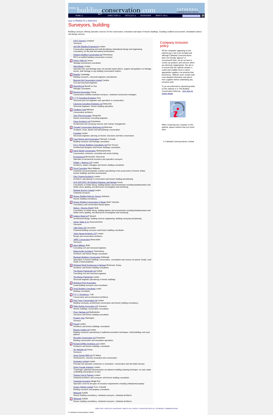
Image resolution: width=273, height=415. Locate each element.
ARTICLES (129, 16)
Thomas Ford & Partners (83, 375)
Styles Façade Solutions (83, 367)
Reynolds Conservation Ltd (84, 338)
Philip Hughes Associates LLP (85, 306)
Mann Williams (79, 245)
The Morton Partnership (83, 277)
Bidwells (76, 74)
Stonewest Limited (81, 361)
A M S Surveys (79, 41)
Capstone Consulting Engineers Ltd (87, 104)
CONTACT (135, 408)
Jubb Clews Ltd (79, 228)
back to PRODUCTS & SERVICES (82, 21)
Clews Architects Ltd (81, 121)
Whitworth (77, 393)
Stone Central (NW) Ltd (82, 355)
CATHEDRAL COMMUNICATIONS (167, 408)
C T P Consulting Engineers (84, 98)
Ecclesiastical (79, 157)
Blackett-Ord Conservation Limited (87, 80)
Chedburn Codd (79, 110)
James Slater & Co (81, 222)
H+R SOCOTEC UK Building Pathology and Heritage (95, 182)
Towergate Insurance (81, 381)
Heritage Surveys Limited (83, 190)
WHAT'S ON (161, 16)
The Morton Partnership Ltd (84, 271)
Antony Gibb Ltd (80, 60)
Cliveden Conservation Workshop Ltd (88, 127)
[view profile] (71, 41)
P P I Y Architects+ (81, 294)
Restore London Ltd (81, 330)
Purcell (76, 324)
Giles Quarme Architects (83, 176)
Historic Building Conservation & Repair (89, 202)
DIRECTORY (113, 16)
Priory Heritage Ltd (81, 312)
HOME (78, 16)
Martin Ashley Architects (83, 251)
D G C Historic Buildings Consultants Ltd (90, 145)
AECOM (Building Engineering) (86, 47)
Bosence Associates (81, 92)
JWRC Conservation (81, 240)
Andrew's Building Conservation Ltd (87, 55)
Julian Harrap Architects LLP (85, 234)
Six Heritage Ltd (80, 350)
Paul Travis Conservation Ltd (85, 300)
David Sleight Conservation (84, 151)
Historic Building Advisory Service (87, 196)
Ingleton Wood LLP (81, 216)
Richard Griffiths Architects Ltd (86, 344)
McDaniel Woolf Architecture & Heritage (89, 265)
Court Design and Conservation (86, 139)
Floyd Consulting (80, 168)
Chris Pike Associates (82, 116)
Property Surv (79, 318)
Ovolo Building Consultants (84, 289)
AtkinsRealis (78, 66)
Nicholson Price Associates (84, 283)
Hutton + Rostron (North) (83, 208)
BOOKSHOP (145, 16)
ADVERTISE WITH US (147, 408)
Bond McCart (78, 86)
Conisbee (77, 133)
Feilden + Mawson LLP (82, 163)
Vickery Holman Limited (83, 387)
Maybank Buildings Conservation (86, 257)
